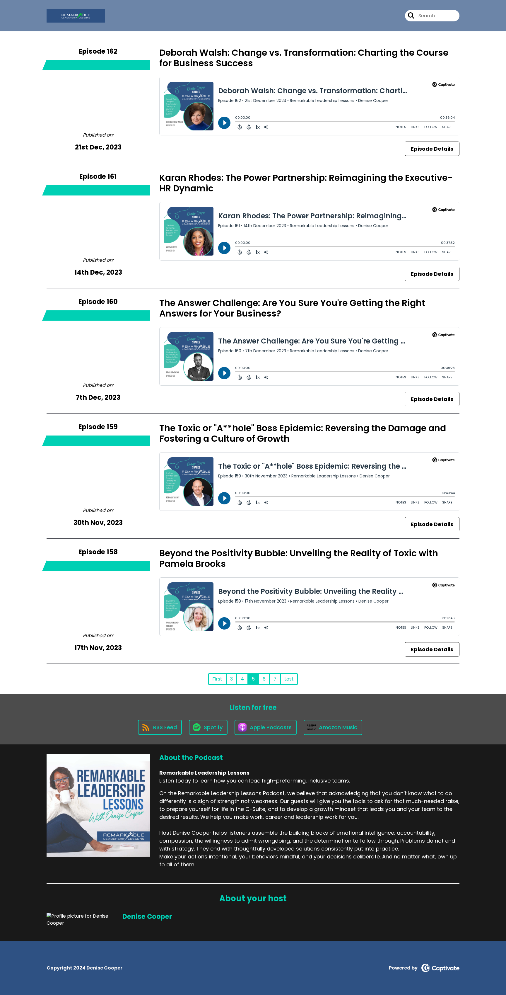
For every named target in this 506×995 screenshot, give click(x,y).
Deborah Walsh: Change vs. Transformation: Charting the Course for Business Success (303, 57)
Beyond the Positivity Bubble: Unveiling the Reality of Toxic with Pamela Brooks (298, 558)
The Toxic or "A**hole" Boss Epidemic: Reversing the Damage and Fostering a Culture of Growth (302, 433)
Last (289, 679)
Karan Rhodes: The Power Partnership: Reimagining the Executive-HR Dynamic (306, 183)
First (217, 679)
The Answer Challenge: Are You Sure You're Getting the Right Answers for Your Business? (292, 308)
